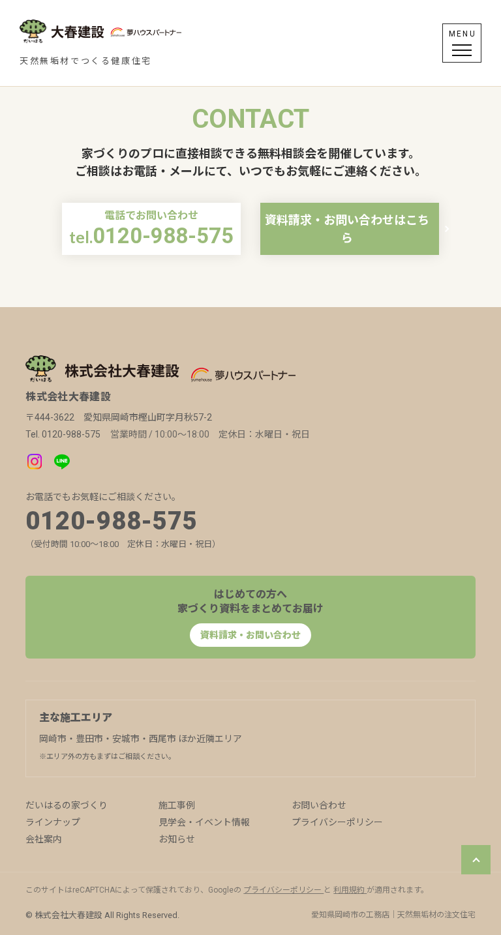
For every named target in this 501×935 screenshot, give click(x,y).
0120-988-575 (111, 521)
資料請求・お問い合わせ (250, 635)
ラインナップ (52, 822)
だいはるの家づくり (66, 805)
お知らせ (177, 839)
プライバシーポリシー (337, 822)
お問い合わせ (319, 805)
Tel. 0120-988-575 (62, 434)
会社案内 (43, 839)
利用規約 (350, 890)
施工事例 (177, 805)
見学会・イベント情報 (204, 822)
